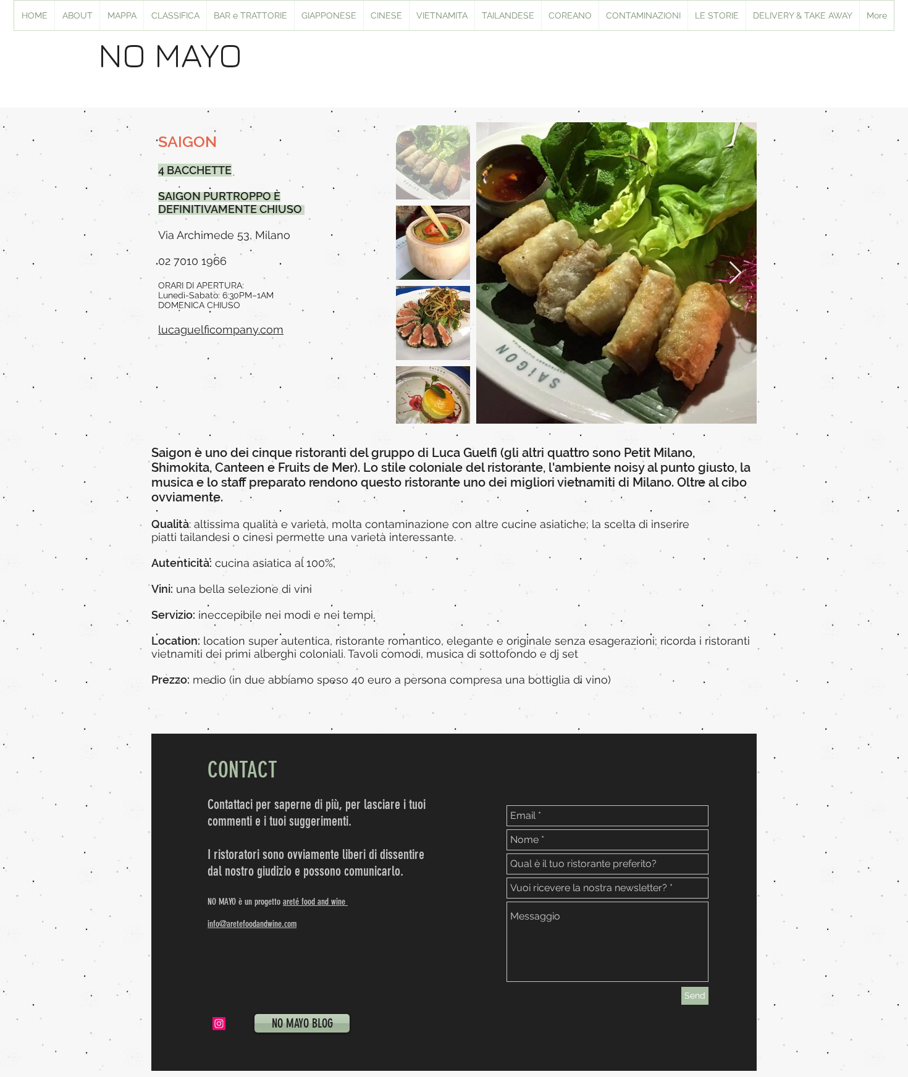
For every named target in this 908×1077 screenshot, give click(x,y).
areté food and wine (315, 901)
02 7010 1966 (192, 260)
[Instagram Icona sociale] (218, 1023)
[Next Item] (735, 273)
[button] (328, 15)
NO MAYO (170, 54)
